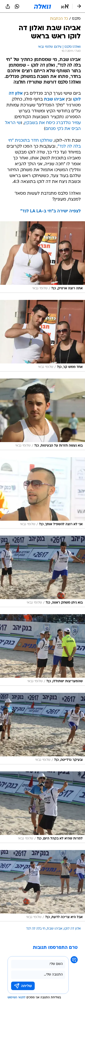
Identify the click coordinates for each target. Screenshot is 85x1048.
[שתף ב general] (7, 6)
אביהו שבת (54, 928)
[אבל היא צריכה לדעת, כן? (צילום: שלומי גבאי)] (42, 886)
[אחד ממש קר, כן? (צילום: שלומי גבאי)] (42, 335)
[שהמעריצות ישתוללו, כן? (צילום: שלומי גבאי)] (42, 650)
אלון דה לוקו (72, 928)
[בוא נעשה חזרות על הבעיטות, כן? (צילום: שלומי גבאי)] (42, 414)
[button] (64, 6)
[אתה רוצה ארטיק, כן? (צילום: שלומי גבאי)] (42, 257)
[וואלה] (42, 6)
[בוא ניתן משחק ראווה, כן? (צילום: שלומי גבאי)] (42, 571)
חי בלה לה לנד (35, 928)
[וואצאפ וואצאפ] (17, 6)
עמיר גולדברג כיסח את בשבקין (52, 123)
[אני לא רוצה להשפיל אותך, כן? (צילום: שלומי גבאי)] (42, 493)
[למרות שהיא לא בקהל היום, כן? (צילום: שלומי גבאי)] (42, 807)
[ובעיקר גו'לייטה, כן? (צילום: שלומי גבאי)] (42, 728)
